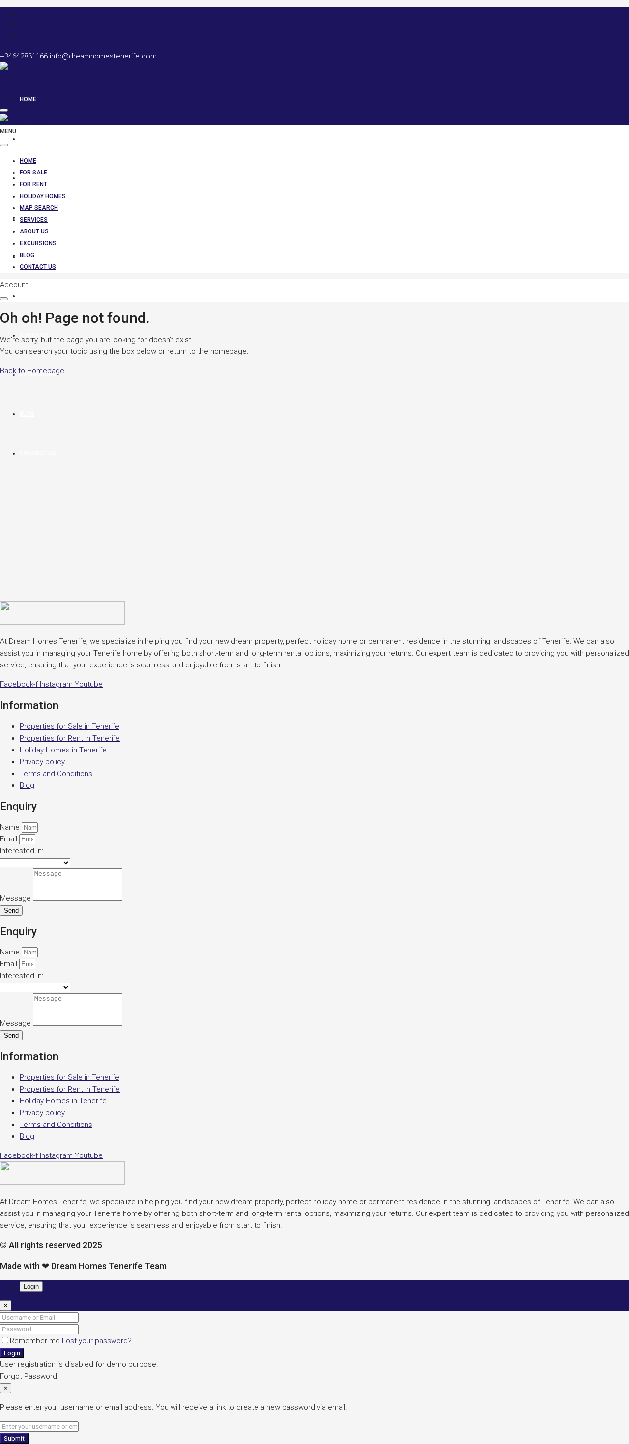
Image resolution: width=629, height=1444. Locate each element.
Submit (14, 1438)
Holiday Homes (43, 196)
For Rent (33, 184)
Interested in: (21, 850)
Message (16, 898)
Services (34, 295)
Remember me (36, 1340)
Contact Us (38, 266)
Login (12, 1353)
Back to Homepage (32, 370)
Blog (27, 255)
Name (11, 827)
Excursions (38, 243)
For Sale (33, 138)
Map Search (39, 256)
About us (34, 231)
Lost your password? (97, 1340)
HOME (28, 99)
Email (9, 839)
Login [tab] (31, 1286)
